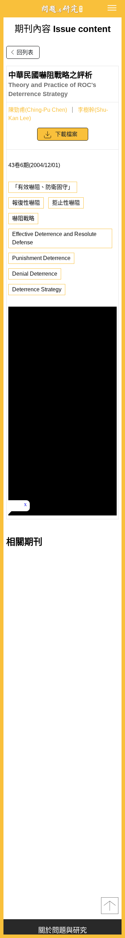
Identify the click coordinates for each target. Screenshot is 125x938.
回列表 (25, 52)
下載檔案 (66, 134)
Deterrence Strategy (36, 289)
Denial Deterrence (34, 274)
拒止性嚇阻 (66, 203)
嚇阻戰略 (23, 218)
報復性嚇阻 (26, 203)
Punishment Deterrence (41, 258)
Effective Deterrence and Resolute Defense (54, 238)
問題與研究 (62, 9)
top (109, 905)
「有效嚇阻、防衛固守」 (42, 187)
